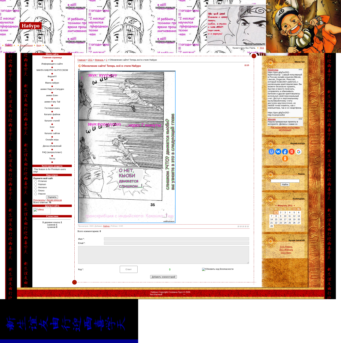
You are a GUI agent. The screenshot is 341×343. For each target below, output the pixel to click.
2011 (90, 60)
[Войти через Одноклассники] (285, 159)
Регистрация (26, 45)
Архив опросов (54, 200)
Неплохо (42, 187)
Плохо (41, 190)
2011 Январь (286, 246)
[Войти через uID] (271, 152)
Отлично (42, 181)
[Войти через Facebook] (285, 152)
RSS (262, 48)
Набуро (106, 226)
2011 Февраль (286, 249)
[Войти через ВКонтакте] (278, 152)
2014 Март (286, 252)
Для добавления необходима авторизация (285, 128)
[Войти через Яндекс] (292, 152)
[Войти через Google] (298, 151)
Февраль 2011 (285, 205)
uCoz (188, 294)
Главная (8, 45)
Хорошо (42, 184)
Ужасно (42, 194)
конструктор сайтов (173, 294)
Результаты (39, 200)
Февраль (99, 60)
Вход (39, 45)
